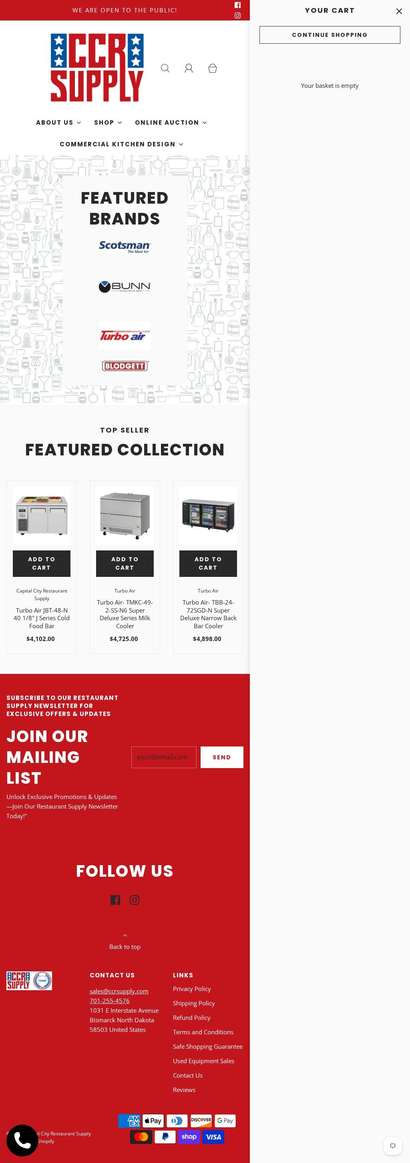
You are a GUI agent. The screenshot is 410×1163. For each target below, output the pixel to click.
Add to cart (42, 563)
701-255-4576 (110, 1001)
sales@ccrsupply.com (119, 991)
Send (222, 757)
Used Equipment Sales (203, 1061)
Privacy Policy (192, 989)
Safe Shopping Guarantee (208, 1046)
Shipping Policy (194, 1003)
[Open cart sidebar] (399, 11)
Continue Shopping (330, 35)
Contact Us (188, 1075)
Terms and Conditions (203, 1032)
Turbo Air (125, 590)
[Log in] (193, 68)
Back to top (125, 947)
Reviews (184, 1090)
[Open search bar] (170, 68)
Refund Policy (192, 1017)
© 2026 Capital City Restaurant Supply (48, 1133)
